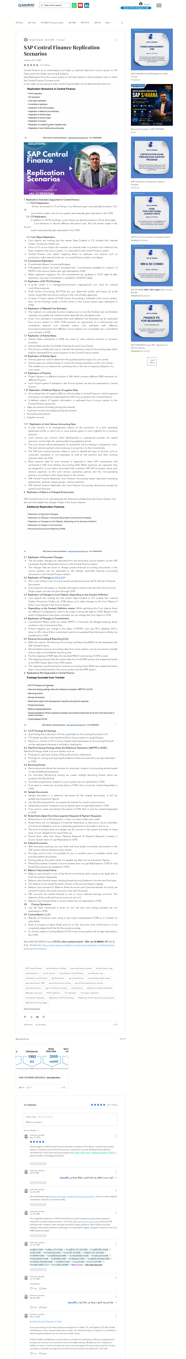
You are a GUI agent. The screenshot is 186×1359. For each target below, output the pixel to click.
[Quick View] (152, 157)
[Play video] (70, 168)
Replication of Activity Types (36, 1003)
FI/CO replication (53, 993)
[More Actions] (115, 1136)
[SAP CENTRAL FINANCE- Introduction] (42, 1058)
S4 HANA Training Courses (52, 22)
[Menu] (159, 5)
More (108, 22)
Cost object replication (90, 993)
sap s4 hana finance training (60, 983)
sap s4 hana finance (33, 988)
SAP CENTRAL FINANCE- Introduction (39, 1077)
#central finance (58, 978)
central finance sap (95, 973)
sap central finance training (56, 988)
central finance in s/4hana (56, 968)
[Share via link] (43, 1017)
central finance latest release (99, 978)
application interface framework (99, 988)
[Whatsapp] (74, 5)
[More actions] (115, 39)
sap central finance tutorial (80, 968)
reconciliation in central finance (71, 973)
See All (122, 1039)
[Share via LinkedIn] (37, 1017)
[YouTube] (80, 5)
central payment (31, 973)
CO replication (70, 993)
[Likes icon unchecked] (31, 1163)
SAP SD (97, 22)
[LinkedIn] (86, 5)
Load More (152, 361)
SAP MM (72, 22)
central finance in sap (104, 968)
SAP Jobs (32, 22)
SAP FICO (85, 22)
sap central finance (76, 978)
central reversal (49, 973)
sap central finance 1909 (34, 983)
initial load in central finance (36, 978)
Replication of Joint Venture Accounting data (96, 998)
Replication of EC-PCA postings (61, 998)
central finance (77, 988)
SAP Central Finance (33, 968)
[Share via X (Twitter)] (31, 1017)
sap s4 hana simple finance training (89, 983)
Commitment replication (35, 998)
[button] (176, 7)
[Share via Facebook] (25, 1017)
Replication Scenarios (33, 993)
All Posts (19, 22)
